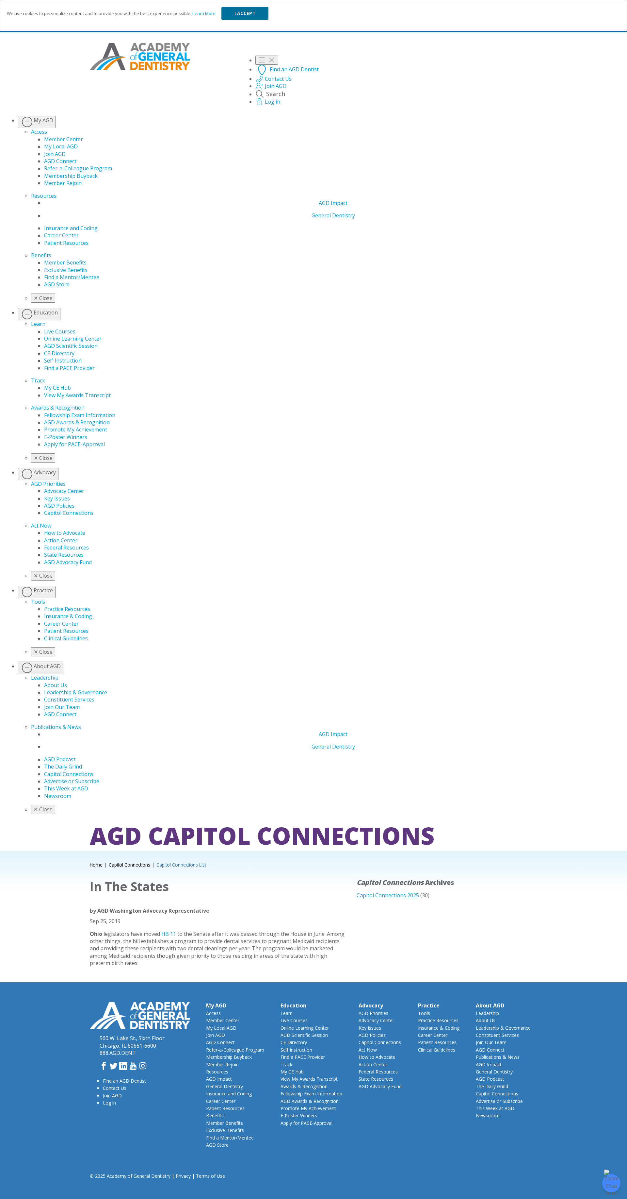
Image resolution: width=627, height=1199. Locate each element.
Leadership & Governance (75, 692)
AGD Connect (60, 161)
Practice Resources (67, 609)
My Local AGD (61, 146)
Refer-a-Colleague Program (78, 168)
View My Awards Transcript (77, 395)
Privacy (183, 1176)
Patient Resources (66, 242)
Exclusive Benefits (66, 270)
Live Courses (59, 331)
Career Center (61, 235)
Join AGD (55, 154)
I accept (244, 13)
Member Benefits (65, 262)
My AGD (216, 1005)
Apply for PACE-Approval (74, 444)
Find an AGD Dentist (124, 1081)
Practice (429, 1005)
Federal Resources (66, 547)
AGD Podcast (59, 759)
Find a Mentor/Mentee (71, 277)
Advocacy (371, 1005)
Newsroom (57, 796)
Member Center (63, 139)
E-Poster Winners (65, 437)
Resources (43, 195)
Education (293, 1005)
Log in (109, 1103)
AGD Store (57, 284)
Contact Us (114, 1088)
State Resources (64, 554)
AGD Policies (59, 505)
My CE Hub (57, 387)
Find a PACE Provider (69, 368)
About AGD (490, 1005)
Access (39, 131)
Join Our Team (62, 707)
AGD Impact (333, 203)
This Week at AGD (66, 788)
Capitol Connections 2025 (388, 895)
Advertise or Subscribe (71, 781)
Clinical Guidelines (66, 638)
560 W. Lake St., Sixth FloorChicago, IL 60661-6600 (132, 1042)
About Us (55, 685)
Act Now (41, 525)
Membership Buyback (71, 175)
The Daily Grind (63, 766)
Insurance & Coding (68, 616)
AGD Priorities (48, 483)
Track (38, 380)
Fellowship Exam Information (79, 415)
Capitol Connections (68, 512)
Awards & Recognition (58, 407)
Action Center (60, 540)
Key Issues (57, 498)
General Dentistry (333, 215)
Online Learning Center (73, 338)
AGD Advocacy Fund (68, 562)
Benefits (41, 255)
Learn (38, 324)
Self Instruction (63, 360)
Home (96, 865)
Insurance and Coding (71, 228)
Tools (38, 601)
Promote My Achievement (75, 429)
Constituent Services (69, 699)
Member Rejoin (63, 183)
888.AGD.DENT (118, 1052)
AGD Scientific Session (71, 345)
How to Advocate (64, 532)
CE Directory (59, 353)
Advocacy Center (64, 491)
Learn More (204, 13)
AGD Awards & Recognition (77, 422)
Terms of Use (210, 1176)
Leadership (44, 677)
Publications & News (56, 727)
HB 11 (168, 933)
